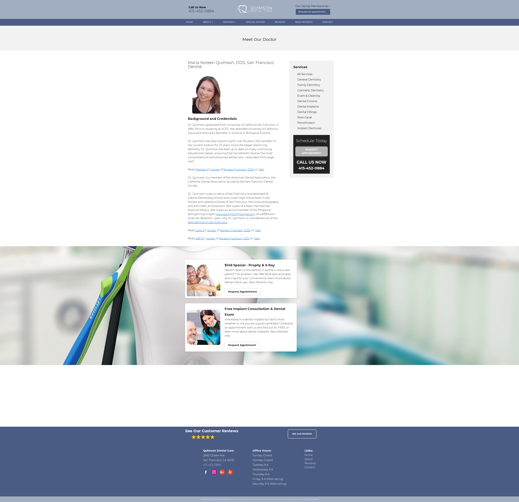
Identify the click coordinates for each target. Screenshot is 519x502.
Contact (327, 22)
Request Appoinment (242, 345)
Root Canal (304, 117)
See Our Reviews (302, 433)
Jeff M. (199, 238)
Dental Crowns (307, 101)
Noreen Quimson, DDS (238, 169)
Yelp (261, 169)
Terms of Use (255, 499)
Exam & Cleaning (308, 95)
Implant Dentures (309, 128)
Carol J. (200, 230)
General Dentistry (309, 79)
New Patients (303, 22)
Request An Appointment (311, 11)
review (215, 169)
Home (189, 22)
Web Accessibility (271, 499)
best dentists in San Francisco (207, 222)
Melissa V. (201, 169)
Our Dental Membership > (313, 6)
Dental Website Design (292, 499)
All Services (304, 74)
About (207, 22)
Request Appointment (311, 151)
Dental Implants (308, 106)
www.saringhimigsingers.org (235, 214)
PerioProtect (306, 122)
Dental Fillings (307, 112)
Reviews (280, 22)
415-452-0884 (201, 11)
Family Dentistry (308, 85)
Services (228, 22)
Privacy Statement (238, 499)
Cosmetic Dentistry (310, 90)
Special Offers (255, 22)
